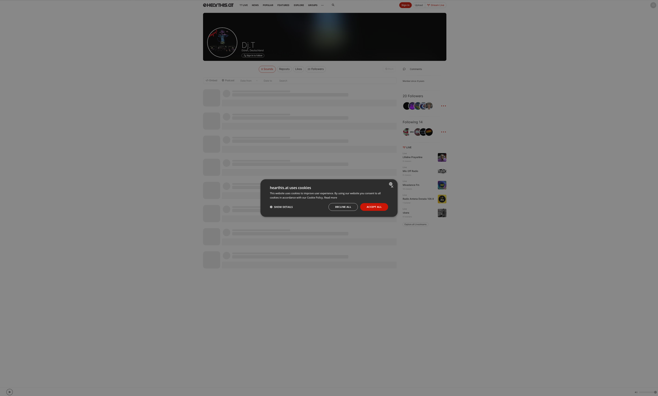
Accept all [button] (374, 206)
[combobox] (391, 184)
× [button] (392, 186)
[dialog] (329, 198)
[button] (281, 207)
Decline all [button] (343, 206)
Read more (330, 197)
